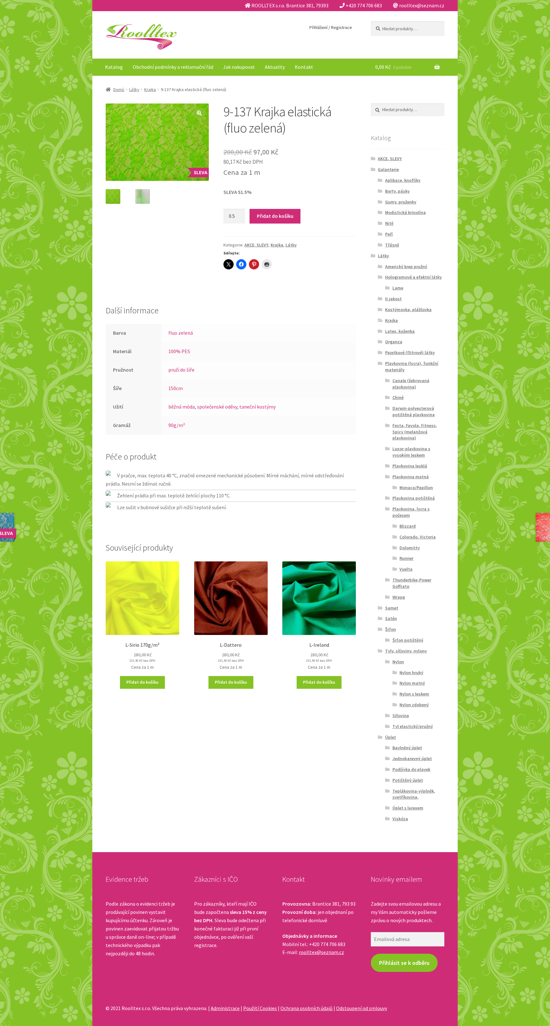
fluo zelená (180, 333)
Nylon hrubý (411, 672)
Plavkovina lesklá (409, 466)
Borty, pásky (397, 191)
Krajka (150, 89)
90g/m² (176, 425)
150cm (175, 388)
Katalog (114, 67)
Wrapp (398, 597)
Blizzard (407, 526)
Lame (397, 288)
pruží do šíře (181, 370)
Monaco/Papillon (416, 487)
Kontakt (304, 67)
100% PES (179, 351)
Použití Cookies (260, 1008)
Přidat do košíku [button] (142, 682)
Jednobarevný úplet (412, 758)
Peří (389, 234)
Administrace (225, 1008)
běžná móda (181, 406)
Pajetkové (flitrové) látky (410, 352)
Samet (391, 608)
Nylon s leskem (414, 694)
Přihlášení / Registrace (330, 27)
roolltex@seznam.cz (321, 952)
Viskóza (400, 819)
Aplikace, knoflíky (402, 180)
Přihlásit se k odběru (404, 962)
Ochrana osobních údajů (306, 1008)
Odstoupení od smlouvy (361, 1008)
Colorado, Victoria (417, 537)
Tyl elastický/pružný (412, 726)
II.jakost (393, 299)
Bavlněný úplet (407, 748)
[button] (199, 113)
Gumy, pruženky (400, 202)
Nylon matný (412, 683)
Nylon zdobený (414, 705)
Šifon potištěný (407, 640)
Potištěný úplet (407, 780)
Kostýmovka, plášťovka (408, 309)
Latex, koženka (400, 331)
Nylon (398, 662)
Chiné (398, 397)
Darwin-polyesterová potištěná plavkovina (413, 411)
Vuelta (405, 569)
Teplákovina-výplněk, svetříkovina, (413, 794)
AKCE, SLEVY (256, 245)
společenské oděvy (217, 406)
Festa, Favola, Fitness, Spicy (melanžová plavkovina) (414, 432)
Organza (393, 342)
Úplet (390, 737)
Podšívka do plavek (411, 769)
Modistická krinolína (405, 212)
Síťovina (400, 715)
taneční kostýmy (257, 406)
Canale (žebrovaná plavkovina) (410, 384)
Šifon (390, 629)
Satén (391, 618)
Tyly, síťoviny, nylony (406, 651)
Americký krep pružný (406, 266)
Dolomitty (409, 548)
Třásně (392, 245)
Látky (134, 89)
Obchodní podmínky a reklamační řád (173, 67)
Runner (406, 558)
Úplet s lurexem (407, 808)
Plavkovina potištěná (413, 498)
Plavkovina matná (410, 477)
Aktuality (275, 67)
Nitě (389, 223)
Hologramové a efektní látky (413, 277)
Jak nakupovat (239, 67)
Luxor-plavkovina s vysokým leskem (411, 452)
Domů (118, 89)
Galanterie (388, 169)
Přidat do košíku (275, 216)
